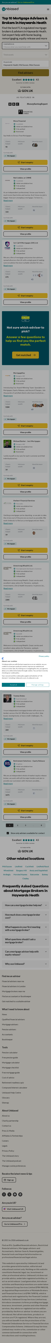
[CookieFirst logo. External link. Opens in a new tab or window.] (3, 658)
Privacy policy (44, 656)
